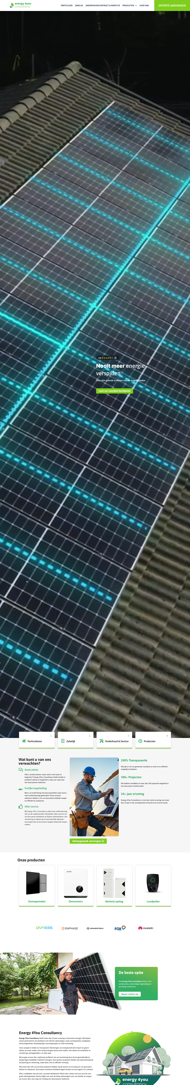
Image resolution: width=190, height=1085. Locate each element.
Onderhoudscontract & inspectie (103, 5)
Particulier (66, 5)
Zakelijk (79, 5)
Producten (128, 5)
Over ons (144, 5)
